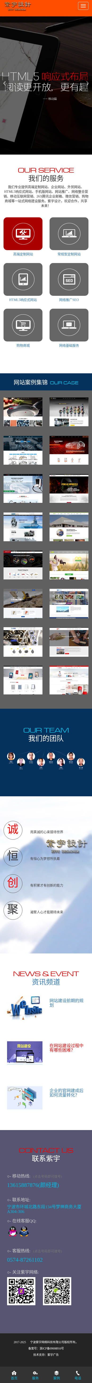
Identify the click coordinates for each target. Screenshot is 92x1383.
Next (87, 83)
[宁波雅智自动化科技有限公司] (69, 603)
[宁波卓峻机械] (69, 527)
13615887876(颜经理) (33, 1185)
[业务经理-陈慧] (12, 1233)
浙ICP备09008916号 (52, 1348)
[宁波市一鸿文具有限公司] (69, 680)
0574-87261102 (25, 1259)
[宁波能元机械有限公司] (23, 527)
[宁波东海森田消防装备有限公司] (69, 488)
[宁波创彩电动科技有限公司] (23, 488)
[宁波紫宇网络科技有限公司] (17, 4)
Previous (4, 83)
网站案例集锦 (31, 382)
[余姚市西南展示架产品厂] (23, 680)
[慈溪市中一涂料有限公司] (23, 412)
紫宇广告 (53, 1354)
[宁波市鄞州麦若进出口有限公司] (23, 565)
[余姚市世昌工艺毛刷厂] (69, 642)
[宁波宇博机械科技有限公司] (23, 642)
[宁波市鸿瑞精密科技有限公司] (23, 450)
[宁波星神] (23, 603)
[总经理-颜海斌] (24, 1233)
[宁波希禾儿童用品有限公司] (69, 565)
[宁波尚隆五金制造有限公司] (69, 412)
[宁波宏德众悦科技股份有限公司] (69, 450)
